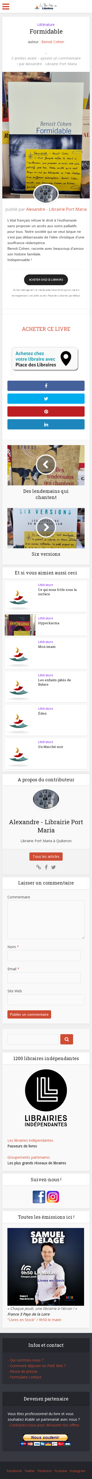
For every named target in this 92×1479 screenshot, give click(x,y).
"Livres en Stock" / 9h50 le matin (34, 1319)
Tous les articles (46, 856)
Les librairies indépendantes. (30, 1140)
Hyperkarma (48, 623)
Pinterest (45, 1470)
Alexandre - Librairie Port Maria (51, 64)
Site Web (14, 990)
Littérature (46, 24)
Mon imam (47, 646)
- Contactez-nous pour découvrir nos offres (43, 1425)
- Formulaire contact (24, 1377)
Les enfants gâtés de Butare (54, 682)
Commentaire (18, 897)
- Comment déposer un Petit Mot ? (36, 1365)
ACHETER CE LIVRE (46, 328)
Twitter (30, 1470)
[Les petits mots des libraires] (46, 6)
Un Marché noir (50, 746)
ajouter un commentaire (60, 58)
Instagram (77, 1470)
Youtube (60, 1470)
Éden (42, 713)
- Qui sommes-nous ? (25, 1360)
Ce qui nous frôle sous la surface (57, 591)
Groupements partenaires (28, 1157)
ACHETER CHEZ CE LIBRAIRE (46, 279)
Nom (13, 946)
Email (13, 968)
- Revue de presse (22, 1371)
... (46, 52)
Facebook (14, 1470)
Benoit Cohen (52, 41)
